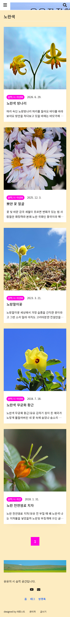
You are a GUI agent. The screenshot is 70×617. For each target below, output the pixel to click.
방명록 (42, 599)
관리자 (32, 611)
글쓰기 (43, 611)
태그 (32, 599)
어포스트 (21, 611)
